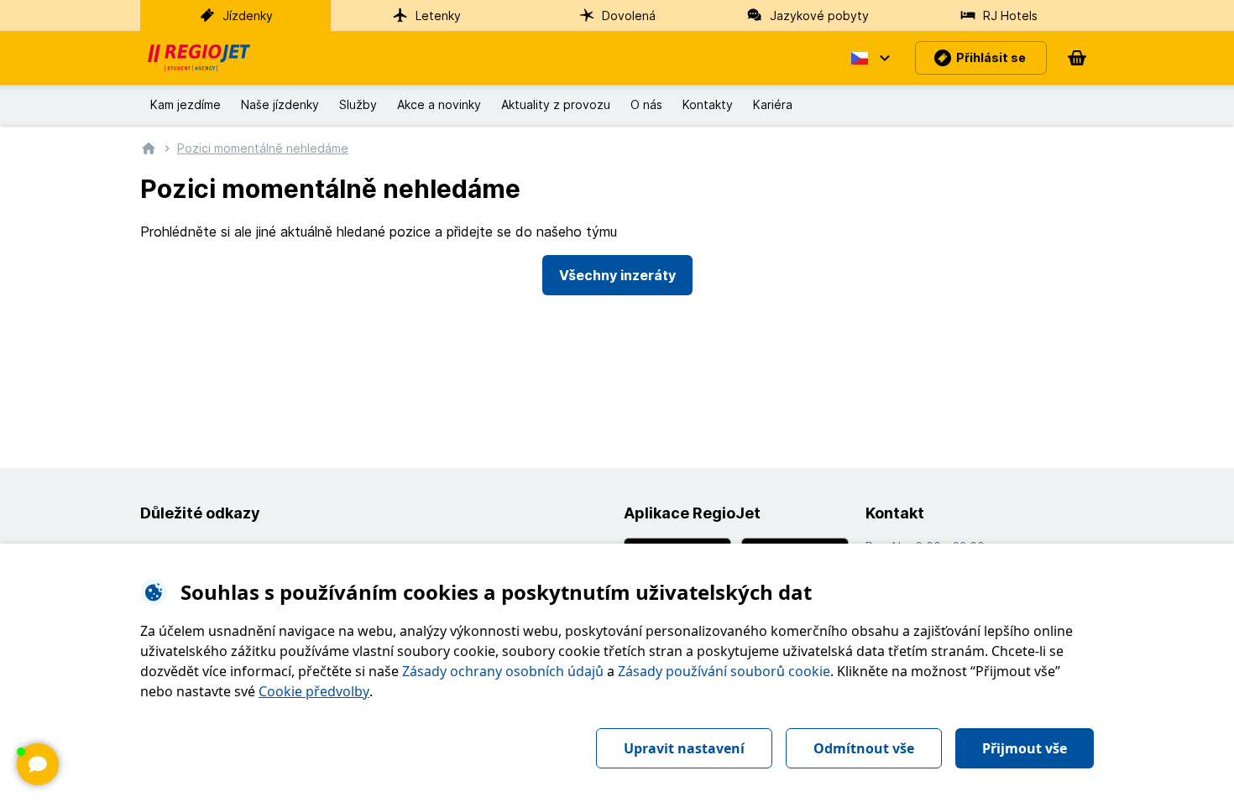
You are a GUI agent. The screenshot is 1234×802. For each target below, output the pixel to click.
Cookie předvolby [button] (314, 691)
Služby (358, 104)
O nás (646, 104)
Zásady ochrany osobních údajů (503, 671)
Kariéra (772, 104)
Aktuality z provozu (555, 104)
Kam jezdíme (185, 104)
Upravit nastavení (684, 748)
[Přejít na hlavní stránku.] (148, 147)
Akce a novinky (439, 104)
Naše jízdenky (280, 104)
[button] (869, 58)
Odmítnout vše (863, 748)
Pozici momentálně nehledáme (262, 148)
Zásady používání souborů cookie (724, 671)
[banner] (199, 57)
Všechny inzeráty (617, 275)
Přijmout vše (1024, 748)
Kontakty (707, 104)
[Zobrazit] (38, 764)
